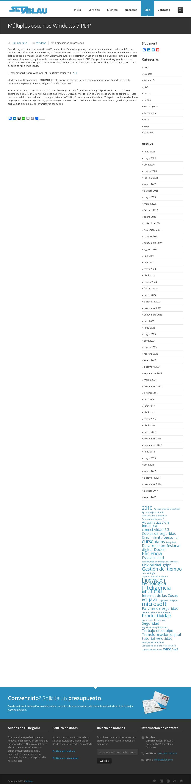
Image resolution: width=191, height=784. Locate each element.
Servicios (94, 10)
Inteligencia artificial (156, 589)
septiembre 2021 (153, 373)
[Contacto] (156, 703)
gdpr (167, 565)
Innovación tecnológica (154, 581)
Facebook (161, 781)
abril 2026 (149, 164)
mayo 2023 (150, 334)
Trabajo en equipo (157, 630)
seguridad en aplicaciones (154, 627)
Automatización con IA (153, 519)
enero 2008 (150, 497)
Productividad (156, 615)
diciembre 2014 (152, 477)
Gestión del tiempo (162, 569)
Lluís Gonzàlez (19, 43)
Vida (146, 119)
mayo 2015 (150, 458)
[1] (75, 73)
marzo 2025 (150, 203)
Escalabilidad (153, 557)
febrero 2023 (151, 353)
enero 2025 (150, 216)
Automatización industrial (155, 524)
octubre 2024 (151, 236)
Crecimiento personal (160, 537)
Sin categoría (151, 106)
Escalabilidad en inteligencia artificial (160, 561)
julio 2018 (149, 399)
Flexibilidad (151, 565)
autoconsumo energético (154, 515)
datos (160, 541)
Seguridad (150, 623)
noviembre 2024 (152, 229)
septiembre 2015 (153, 445)
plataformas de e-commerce (156, 612)
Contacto (164, 10)
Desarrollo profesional (161, 545)
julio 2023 (149, 321)
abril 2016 (149, 425)
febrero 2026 (151, 177)
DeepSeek (171, 542)
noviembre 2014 (152, 484)
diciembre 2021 (152, 366)
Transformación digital (161, 634)
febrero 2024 (151, 288)
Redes (147, 100)
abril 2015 (149, 464)
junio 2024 (149, 262)
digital (147, 549)
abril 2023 (149, 340)
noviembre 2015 (152, 438)
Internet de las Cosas (160, 595)
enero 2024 (150, 295)
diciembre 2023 (152, 301)
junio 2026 (149, 151)
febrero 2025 (151, 210)
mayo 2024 (150, 269)
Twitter (154, 781)
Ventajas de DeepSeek (153, 642)
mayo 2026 (150, 158)
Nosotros (131, 10)
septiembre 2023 (153, 314)
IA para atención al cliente (155, 576)
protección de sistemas (153, 620)
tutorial (148, 638)
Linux (146, 93)
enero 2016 (150, 432)
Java (146, 87)
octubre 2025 (151, 190)
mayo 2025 (150, 197)
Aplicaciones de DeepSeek (167, 509)
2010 (147, 508)
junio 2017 (149, 406)
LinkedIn (168, 781)
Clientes (112, 10)
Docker (160, 549)
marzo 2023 (150, 347)
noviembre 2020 (152, 386)
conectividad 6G (155, 529)
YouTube (174, 781)
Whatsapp (181, 781)
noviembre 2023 (152, 308)
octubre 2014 (151, 490)
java (153, 599)
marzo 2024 (150, 282)
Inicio (77, 10)
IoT (144, 600)
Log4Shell (163, 600)
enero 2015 (150, 471)
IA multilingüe (149, 573)
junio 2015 (149, 451)
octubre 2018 (151, 393)
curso (148, 541)
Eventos (148, 73)
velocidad (164, 638)
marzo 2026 (150, 171)
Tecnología (150, 113)
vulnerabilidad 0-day (152, 649)
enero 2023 (150, 360)
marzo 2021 (150, 379)
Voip (146, 126)
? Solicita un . (55, 698)
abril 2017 (149, 412)
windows (170, 649)
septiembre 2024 (153, 242)
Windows (41, 43)
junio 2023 (149, 327)
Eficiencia (152, 553)
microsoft (154, 603)
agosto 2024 (150, 249)
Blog (147, 10)
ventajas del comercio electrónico (159, 645)
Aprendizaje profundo (153, 512)
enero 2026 (150, 184)
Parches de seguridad (160, 608)
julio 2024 (149, 256)
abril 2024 (149, 275)
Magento (174, 600)
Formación (149, 80)
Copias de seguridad (159, 533)
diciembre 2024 (152, 223)
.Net (146, 67)
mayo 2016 (150, 419)
